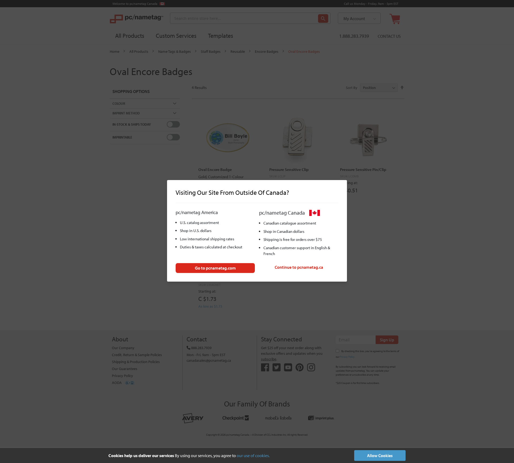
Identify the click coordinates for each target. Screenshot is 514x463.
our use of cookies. (253, 455)
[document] (257, 455)
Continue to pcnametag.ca (299, 267)
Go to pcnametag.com (215, 268)
